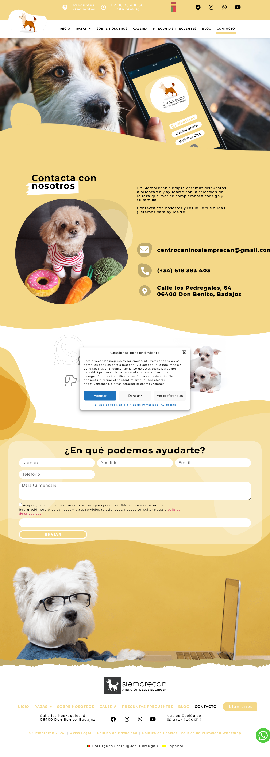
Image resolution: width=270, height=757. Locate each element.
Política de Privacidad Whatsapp (211, 733)
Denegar (135, 396)
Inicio (65, 28)
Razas (81, 28)
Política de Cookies (159, 733)
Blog (206, 28)
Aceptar (100, 396)
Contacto (226, 28)
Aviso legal (169, 404)
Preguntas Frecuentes (174, 28)
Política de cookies (107, 404)
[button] (184, 353)
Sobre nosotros (112, 28)
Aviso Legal (80, 733)
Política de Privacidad (141, 404)
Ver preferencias (170, 396)
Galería (140, 28)
